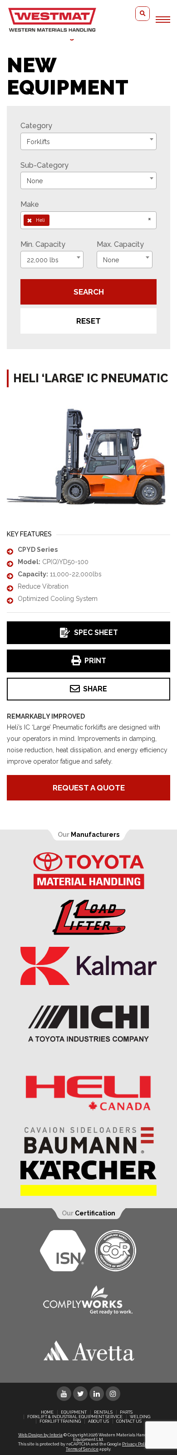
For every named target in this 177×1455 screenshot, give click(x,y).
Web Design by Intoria (40, 1435)
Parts (126, 1412)
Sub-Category (44, 165)
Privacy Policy (136, 1444)
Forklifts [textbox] (38, 141)
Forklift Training (60, 1421)
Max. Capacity (120, 244)
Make (29, 204)
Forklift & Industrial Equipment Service (75, 1417)
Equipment (74, 1412)
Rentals (103, 1412)
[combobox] (88, 141)
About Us (98, 1421)
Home (47, 1412)
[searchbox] (54, 220)
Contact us (129, 1421)
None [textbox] (35, 181)
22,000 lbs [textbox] (43, 260)
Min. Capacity (42, 244)
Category (36, 125)
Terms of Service (82, 1449)
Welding (140, 1417)
